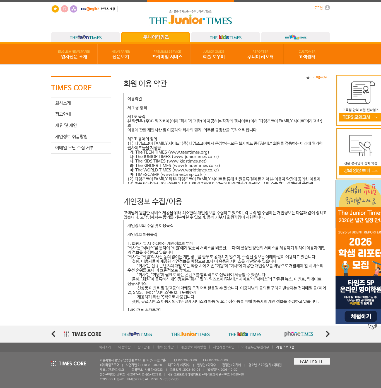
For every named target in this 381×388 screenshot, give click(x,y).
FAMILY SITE (312, 362)
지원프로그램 (285, 347)
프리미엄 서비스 (167, 55)
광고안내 (63, 114)
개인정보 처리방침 (193, 347)
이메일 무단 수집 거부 (74, 148)
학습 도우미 (214, 55)
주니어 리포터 (260, 55)
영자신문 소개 (74, 55)
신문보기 (121, 55)
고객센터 (307, 55)
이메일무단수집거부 (255, 347)
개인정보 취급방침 (71, 136)
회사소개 (63, 103)
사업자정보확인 (224, 347)
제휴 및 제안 (66, 125)
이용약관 (124, 347)
